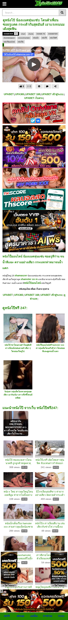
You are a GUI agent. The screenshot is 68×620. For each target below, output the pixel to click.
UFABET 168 (33, 94)
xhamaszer (21, 275)
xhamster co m (29, 279)
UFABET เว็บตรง (33, 98)
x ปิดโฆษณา (9, 585)
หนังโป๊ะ (21, 42)
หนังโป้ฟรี (53, 38)
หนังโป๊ (44, 38)
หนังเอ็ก (36, 38)
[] (62, 12)
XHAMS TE (40, 34)
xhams (30, 34)
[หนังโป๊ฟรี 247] (49, 3)
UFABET (9, 94)
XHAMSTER (10, 34)
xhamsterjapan (9, 38)
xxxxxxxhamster (24, 38)
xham (23, 34)
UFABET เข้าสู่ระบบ (52, 94)
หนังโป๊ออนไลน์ (9, 42)
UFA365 (19, 94)
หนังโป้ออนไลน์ (32, 282)
